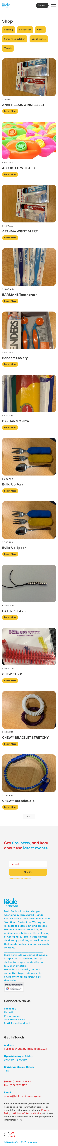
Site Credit (32, 1142)
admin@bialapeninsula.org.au (22, 1096)
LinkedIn (9, 1012)
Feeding (8, 29)
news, (26, 842)
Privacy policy (12, 1016)
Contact (42, 5)
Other (40, 29)
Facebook (10, 1008)
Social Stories (39, 38)
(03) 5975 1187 (15, 1085)
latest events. (35, 847)
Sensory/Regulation (14, 38)
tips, (16, 842)
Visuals (7, 48)
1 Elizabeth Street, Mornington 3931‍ (25, 1048)
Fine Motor (25, 29)
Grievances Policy (14, 1019)
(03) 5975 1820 (17, 1081)
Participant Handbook (17, 1023)
